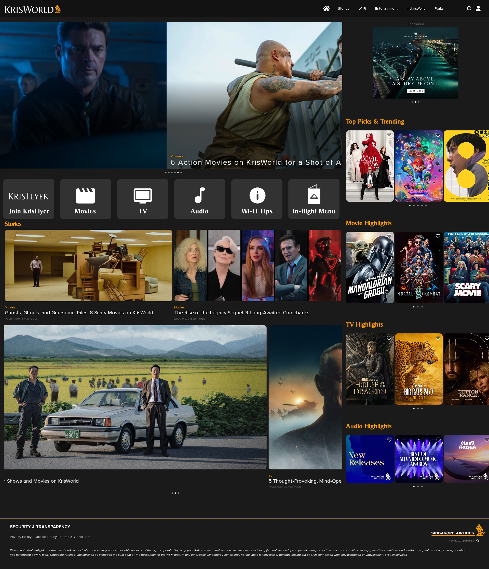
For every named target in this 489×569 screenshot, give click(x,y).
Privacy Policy (21, 537)
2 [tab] (168, 172)
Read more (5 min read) (21, 319)
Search (467, 8)
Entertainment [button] (386, 8)
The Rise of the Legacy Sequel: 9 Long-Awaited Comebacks (241, 313)
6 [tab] (181, 172)
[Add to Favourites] (389, 135)
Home (326, 8)
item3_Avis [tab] (412, 102)
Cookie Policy (45, 537)
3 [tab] (171, 172)
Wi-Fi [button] (362, 8)
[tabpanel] (171, 95)
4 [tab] (175, 172)
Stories (343, 8)
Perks (439, 8)
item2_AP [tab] (418, 102)
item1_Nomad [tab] (415, 102)
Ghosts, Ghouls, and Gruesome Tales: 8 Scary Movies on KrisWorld (79, 313)
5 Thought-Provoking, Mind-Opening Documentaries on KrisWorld (78, 481)
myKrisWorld (416, 8)
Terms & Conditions (75, 537)
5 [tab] (178, 172)
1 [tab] (165, 172)
